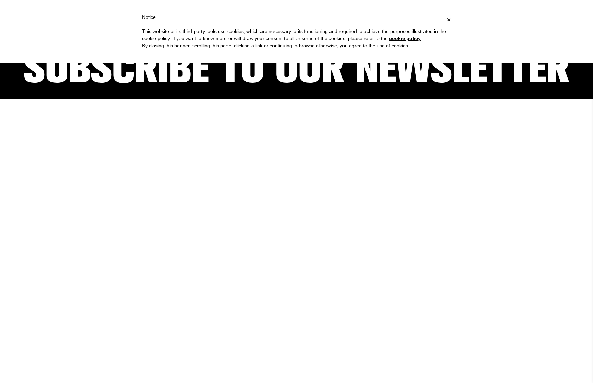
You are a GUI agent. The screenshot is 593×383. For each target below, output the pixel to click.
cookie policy (405, 38)
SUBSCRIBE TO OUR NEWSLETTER (296, 68)
